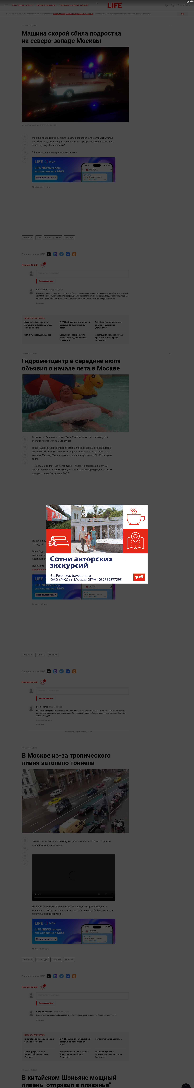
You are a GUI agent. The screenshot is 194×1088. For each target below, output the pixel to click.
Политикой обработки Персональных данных (73, 13)
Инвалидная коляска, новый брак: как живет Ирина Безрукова (109, 337)
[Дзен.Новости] (48, 254)
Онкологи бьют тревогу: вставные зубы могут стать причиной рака (38, 325)
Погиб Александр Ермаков (37, 334)
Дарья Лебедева (41, 604)
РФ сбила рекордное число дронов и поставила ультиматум (108, 325)
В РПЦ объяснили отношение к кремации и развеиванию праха (75, 325)
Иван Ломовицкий (41, 1005)
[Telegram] (61, 254)
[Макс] (55, 254)
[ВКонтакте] (67, 254)
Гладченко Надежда (42, 187)
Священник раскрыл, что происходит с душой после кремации (73, 337)
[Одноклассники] (74, 254)
